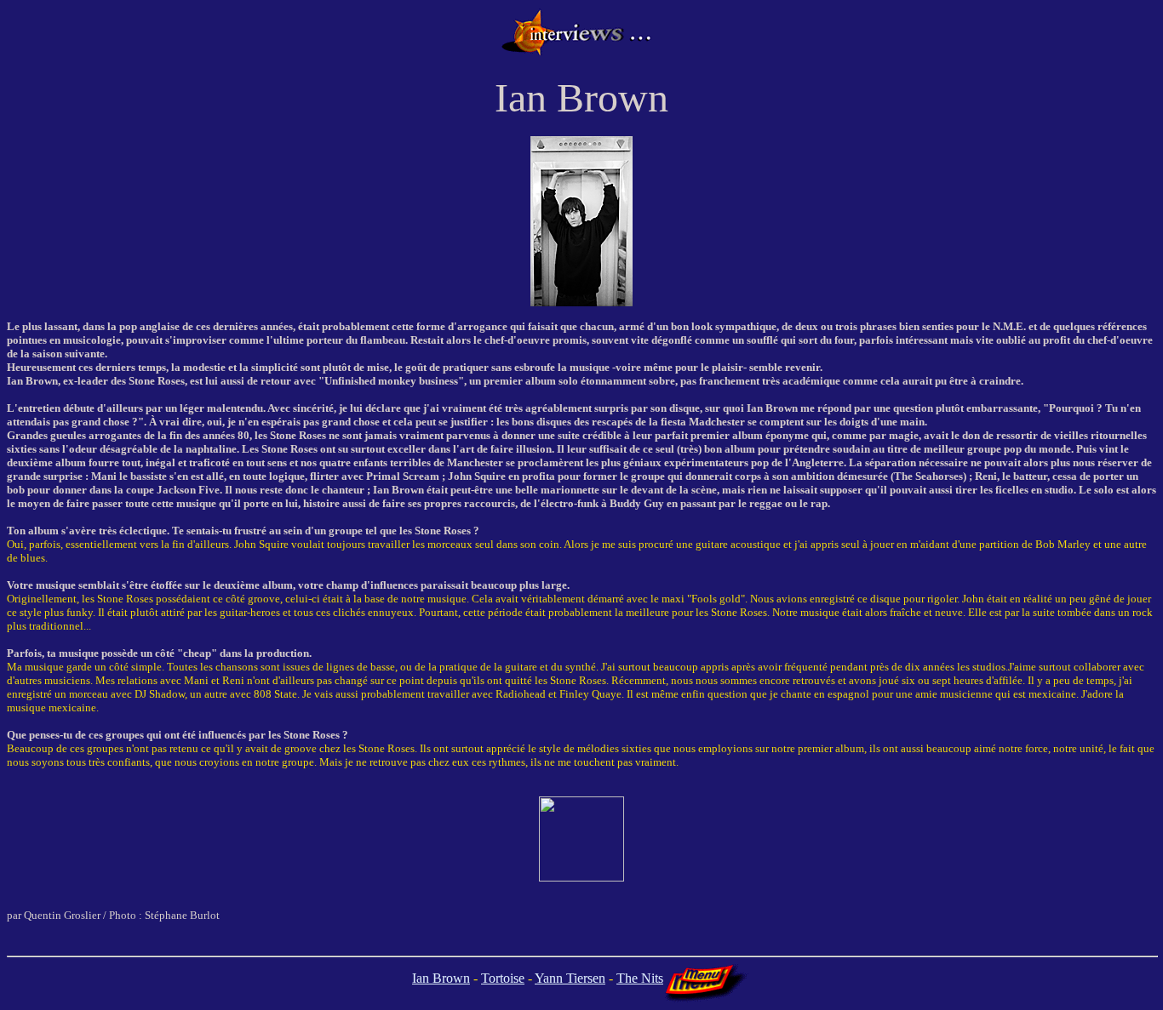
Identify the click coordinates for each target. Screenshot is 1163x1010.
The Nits (639, 978)
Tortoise (502, 978)
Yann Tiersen (570, 978)
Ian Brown (441, 978)
